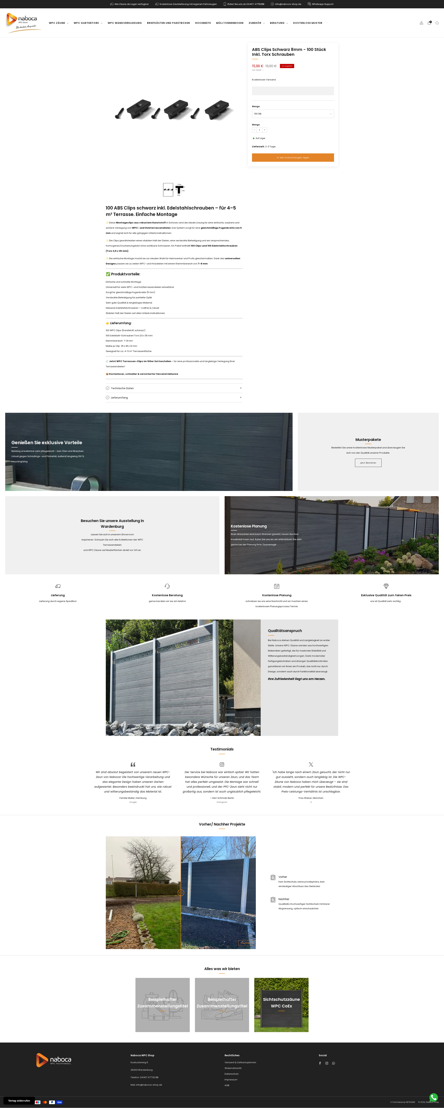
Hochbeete (203, 23)
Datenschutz (232, 1074)
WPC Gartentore (86, 23)
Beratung (277, 23)
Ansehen (163, 1021)
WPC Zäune (57, 23)
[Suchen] (437, 23)
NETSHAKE (410, 1102)
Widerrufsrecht (233, 1068)
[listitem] (129, 4)
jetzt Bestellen (368, 462)
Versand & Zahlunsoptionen (240, 1062)
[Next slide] (236, 111)
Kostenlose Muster (307, 23)
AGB (227, 1085)
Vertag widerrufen (19, 1100)
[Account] (421, 23)
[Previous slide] (112, 111)
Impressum (231, 1079)
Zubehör (255, 23)
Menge (256, 106)
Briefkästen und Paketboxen (168, 23)
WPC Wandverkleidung (125, 23)
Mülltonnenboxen (230, 23)
